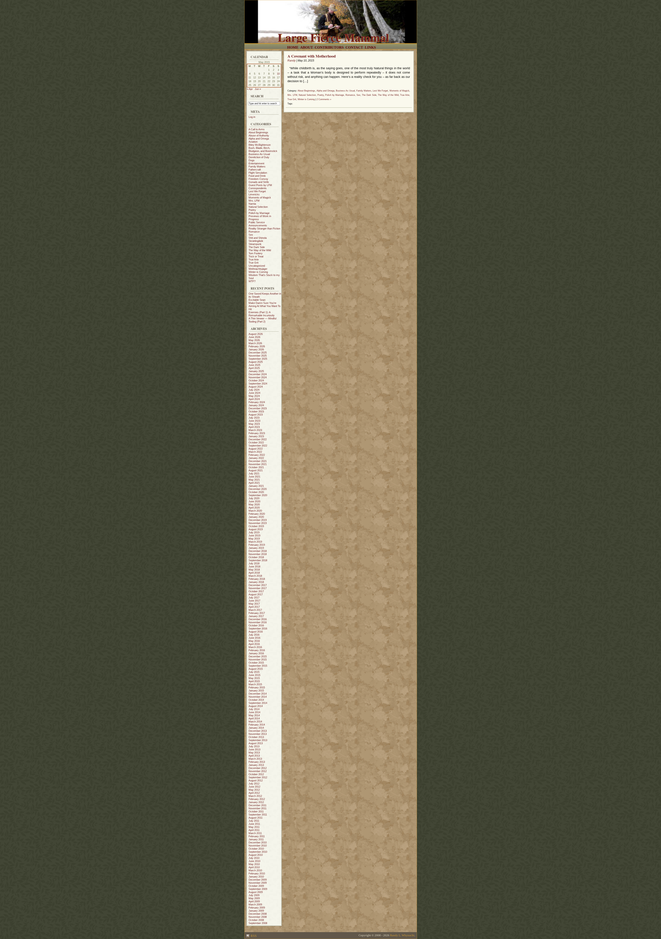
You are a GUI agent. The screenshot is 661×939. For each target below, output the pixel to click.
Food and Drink (257, 175)
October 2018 (256, 557)
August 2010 (256, 854)
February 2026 (257, 346)
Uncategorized (257, 265)
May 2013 (254, 752)
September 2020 (258, 495)
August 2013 (256, 743)
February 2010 (257, 873)
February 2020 (257, 513)
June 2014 (254, 712)
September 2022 (258, 445)
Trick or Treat (256, 256)
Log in (252, 116)
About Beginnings (258, 132)
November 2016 (258, 622)
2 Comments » (324, 99)
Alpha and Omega (259, 138)
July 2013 (254, 746)
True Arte (254, 259)
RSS (253, 936)
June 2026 (254, 337)
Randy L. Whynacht (402, 935)
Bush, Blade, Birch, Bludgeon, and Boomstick (263, 149)
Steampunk (255, 244)
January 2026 (256, 349)
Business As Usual (259, 154)
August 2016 (256, 631)
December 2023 (258, 408)
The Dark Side (257, 247)
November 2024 (258, 377)
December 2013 (258, 730)
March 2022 (255, 451)
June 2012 (254, 786)
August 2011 (256, 817)
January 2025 (256, 371)
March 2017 (255, 609)
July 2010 (254, 857)
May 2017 (254, 603)
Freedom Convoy (258, 178)
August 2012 (256, 780)
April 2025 (254, 368)
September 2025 (258, 358)
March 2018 (255, 575)
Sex (251, 234)
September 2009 (258, 888)
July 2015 (254, 671)
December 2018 (258, 551)
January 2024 (256, 405)
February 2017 (257, 613)
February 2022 (257, 454)
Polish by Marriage (259, 213)
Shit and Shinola (258, 237)
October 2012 (256, 774)
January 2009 (256, 910)
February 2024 (257, 402)
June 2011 (254, 823)
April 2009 (254, 901)
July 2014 (254, 709)
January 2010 (256, 876)
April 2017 (254, 606)
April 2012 (254, 792)
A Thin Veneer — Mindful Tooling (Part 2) (262, 320)
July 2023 (254, 417)
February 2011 (257, 836)
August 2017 (256, 594)
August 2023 (256, 414)
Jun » (258, 89)
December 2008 (258, 913)
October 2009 (256, 885)
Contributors (329, 47)
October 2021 (256, 467)
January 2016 (256, 653)
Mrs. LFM (254, 200)
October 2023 (256, 411)
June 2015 (254, 675)
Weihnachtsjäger (258, 268)
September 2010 (258, 851)
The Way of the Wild (260, 250)
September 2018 (258, 560)
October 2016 (256, 625)
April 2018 (254, 572)
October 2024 (256, 380)
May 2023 (254, 423)
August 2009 (256, 892)
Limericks (254, 194)
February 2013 (257, 761)
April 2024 (254, 399)
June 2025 (254, 364)
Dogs (252, 160)
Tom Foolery (256, 253)
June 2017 (254, 600)
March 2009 (255, 904)
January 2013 (256, 764)
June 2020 (254, 501)
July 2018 (254, 563)
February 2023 (257, 433)
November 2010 (258, 845)
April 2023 (254, 426)
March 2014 (255, 721)
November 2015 (258, 659)
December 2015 (258, 656)
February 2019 (257, 544)
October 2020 (256, 492)
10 (278, 73)
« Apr (250, 89)
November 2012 (258, 771)
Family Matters (257, 166)
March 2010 (255, 870)
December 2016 (258, 619)
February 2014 (257, 724)
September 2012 (258, 777)
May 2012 (254, 789)
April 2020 (254, 507)
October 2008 (256, 920)
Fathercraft (255, 169)
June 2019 (254, 535)
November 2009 (258, 882)
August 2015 (256, 668)
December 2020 (258, 489)
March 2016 (255, 647)
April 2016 (254, 644)
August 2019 (256, 529)
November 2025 (258, 355)
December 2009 (258, 879)
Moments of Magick (260, 197)
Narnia (252, 203)
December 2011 (257, 805)
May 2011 (254, 826)
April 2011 (254, 830)
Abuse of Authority (259, 135)
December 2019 (258, 520)
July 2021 (254, 473)
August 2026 (256, 333)
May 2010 (254, 864)
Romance (254, 231)
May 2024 (254, 395)
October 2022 (256, 442)
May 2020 (254, 504)
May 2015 (254, 678)
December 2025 (258, 352)
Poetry (252, 209)
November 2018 (258, 554)
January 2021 (256, 485)
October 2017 (256, 591)
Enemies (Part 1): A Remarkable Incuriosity (262, 314)
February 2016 (257, 650)
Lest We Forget (257, 191)
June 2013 (254, 749)
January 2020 (256, 516)
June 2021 (254, 476)
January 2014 (256, 727)
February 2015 (257, 687)
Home (292, 47)
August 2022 (256, 448)
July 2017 (254, 597)
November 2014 (258, 696)
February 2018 (257, 578)
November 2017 (258, 588)
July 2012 (254, 783)
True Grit (253, 262)
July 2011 (254, 820)
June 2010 (254, 861)
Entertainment (256, 163)
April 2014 (254, 718)
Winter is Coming (258, 271)
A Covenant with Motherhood (311, 56)
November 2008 (258, 916)
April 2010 (254, 867)
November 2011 (257, 808)
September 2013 (258, 740)
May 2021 (254, 479)
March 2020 (255, 510)
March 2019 (255, 541)
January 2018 (256, 582)
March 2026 (255, 343)
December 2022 (258, 439)
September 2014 (258, 702)
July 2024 (254, 389)
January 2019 (256, 547)
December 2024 (258, 374)
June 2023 (254, 420)
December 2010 (258, 842)
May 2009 (254, 898)
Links (370, 47)
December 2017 (258, 585)
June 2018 (254, 566)
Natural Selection (258, 206)
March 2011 (255, 833)
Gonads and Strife (259, 182)
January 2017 (256, 616)
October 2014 (256, 699)
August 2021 (256, 470)
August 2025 (256, 361)
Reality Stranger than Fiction (264, 228)
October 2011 (256, 811)
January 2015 (256, 690)
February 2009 (257, 907)
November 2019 (258, 523)
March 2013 (255, 758)
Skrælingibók (256, 240)
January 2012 (256, 802)
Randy (291, 60)
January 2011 (256, 839)
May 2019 (254, 538)
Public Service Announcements (258, 224)
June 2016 (254, 637)
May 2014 (254, 715)
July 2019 (254, 532)
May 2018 (254, 569)
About (306, 47)
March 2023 (255, 430)
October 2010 (256, 848)
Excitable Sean (257, 299)
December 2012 (258, 768)
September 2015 (258, 665)
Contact (354, 47)
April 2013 (254, 755)
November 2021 (258, 464)
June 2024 (254, 392)
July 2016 (254, 634)
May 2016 (254, 640)
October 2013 (256, 737)
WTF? (252, 281)
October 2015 (256, 662)
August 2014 (256, 706)
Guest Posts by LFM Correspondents (260, 187)
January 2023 (256, 436)
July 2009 (254, 895)
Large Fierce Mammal (333, 37)
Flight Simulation (258, 172)
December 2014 (258, 693)
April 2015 (254, 681)
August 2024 (256, 386)
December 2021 (258, 461)
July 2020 (254, 498)
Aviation (253, 141)
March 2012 (255, 795)
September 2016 (258, 628)
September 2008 (258, 923)
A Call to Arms (257, 129)
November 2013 (258, 733)
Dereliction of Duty (259, 157)
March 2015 (255, 684)
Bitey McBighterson (260, 144)
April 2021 (254, 482)
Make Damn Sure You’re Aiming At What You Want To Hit (264, 306)
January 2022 (256, 457)
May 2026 (254, 340)
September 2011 (258, 814)
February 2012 (257, 799)
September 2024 (258, 383)
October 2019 (256, 526)
